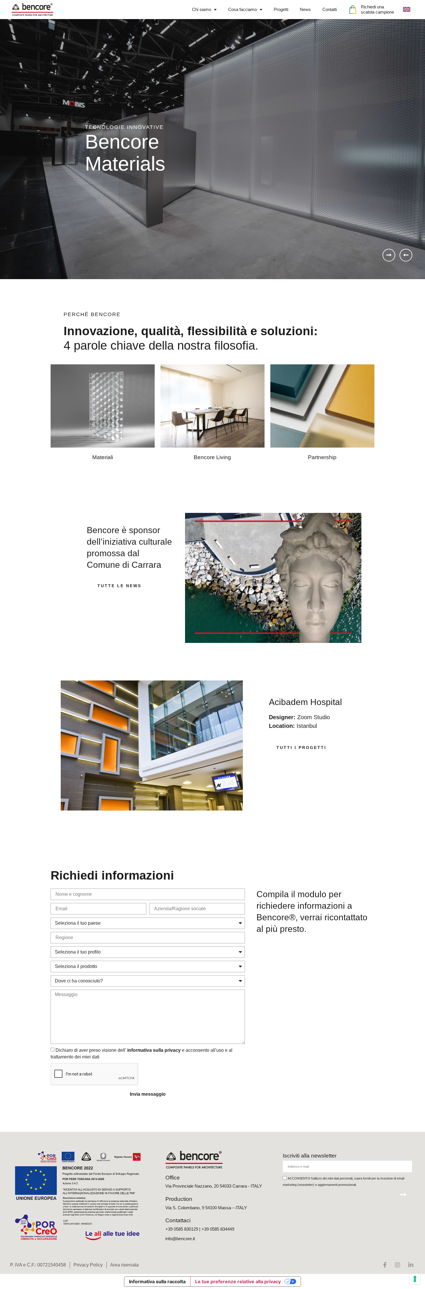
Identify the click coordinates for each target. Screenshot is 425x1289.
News (305, 9)
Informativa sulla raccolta (157, 1281)
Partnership (322, 457)
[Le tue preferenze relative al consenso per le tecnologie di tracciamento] (414, 1278)
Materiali (102, 457)
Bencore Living (212, 457)
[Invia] (403, 1194)
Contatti (329, 9)
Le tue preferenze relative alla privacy (238, 1281)
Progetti (281, 9)
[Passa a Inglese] (406, 9)
